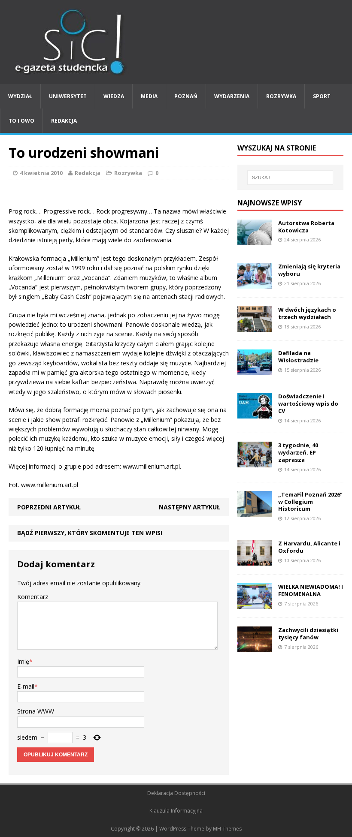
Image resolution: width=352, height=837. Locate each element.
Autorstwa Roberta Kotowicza (306, 226)
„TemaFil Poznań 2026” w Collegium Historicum (310, 502)
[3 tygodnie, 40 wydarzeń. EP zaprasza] (254, 462)
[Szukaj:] (290, 177)
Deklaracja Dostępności (176, 793)
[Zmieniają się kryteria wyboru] (254, 283)
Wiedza (113, 96)
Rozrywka (281, 96)
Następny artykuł (189, 507)
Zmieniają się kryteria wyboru (309, 269)
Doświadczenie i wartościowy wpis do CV (308, 403)
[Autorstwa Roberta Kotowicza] (254, 240)
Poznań (185, 96)
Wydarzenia (231, 96)
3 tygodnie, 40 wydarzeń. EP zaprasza (298, 452)
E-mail (25, 686)
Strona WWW (35, 711)
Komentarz (32, 597)
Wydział (20, 96)
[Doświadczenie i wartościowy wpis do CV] (254, 413)
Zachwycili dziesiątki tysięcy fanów (308, 633)
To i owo (21, 120)
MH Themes (227, 828)
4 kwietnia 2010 (41, 173)
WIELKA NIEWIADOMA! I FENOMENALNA (310, 590)
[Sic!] (176, 42)
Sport (322, 96)
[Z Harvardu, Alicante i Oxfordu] (254, 561)
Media (149, 96)
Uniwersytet (68, 96)
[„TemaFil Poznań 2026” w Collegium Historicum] (254, 511)
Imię (23, 661)
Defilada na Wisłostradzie (298, 356)
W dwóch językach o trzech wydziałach (307, 313)
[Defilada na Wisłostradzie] (254, 370)
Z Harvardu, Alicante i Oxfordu (309, 546)
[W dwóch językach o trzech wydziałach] (254, 327)
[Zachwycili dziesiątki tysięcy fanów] (254, 647)
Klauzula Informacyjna (176, 810)
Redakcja (64, 120)
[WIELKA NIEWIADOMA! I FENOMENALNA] (254, 604)
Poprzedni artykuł (49, 507)
